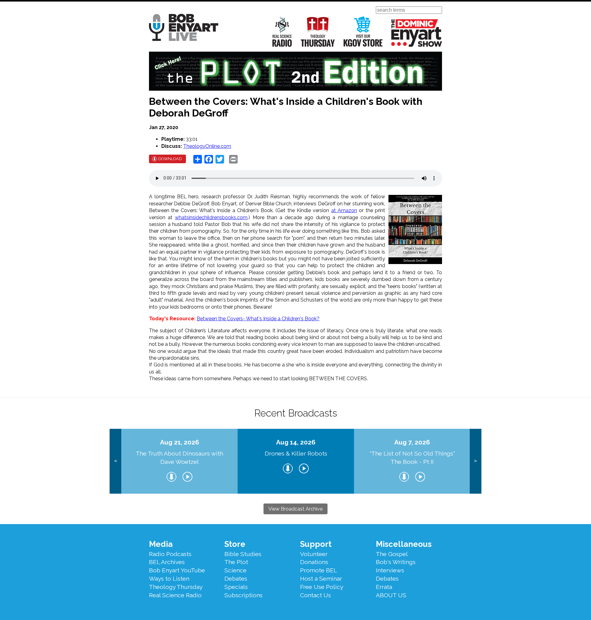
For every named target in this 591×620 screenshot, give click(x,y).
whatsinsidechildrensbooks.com (211, 217)
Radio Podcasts (170, 554)
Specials (236, 586)
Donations (314, 562)
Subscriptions (243, 595)
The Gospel (392, 554)
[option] (179, 461)
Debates (235, 578)
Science (235, 570)
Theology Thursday (318, 31)
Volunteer (314, 554)
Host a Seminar (321, 578)
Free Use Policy (321, 586)
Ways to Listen (169, 578)
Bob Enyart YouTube (177, 570)
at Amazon (344, 210)
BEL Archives (167, 562)
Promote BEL (318, 570)
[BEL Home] (183, 28)
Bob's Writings (396, 562)
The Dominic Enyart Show (416, 33)
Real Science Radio (282, 31)
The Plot (236, 562)
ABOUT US (391, 595)
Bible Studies (242, 554)
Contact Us (315, 595)
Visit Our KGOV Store (363, 31)
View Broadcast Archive (295, 509)
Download (170, 158)
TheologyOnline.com (207, 146)
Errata (384, 586)
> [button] (475, 461)
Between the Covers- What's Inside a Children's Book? (258, 319)
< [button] (115, 461)
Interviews (390, 570)
